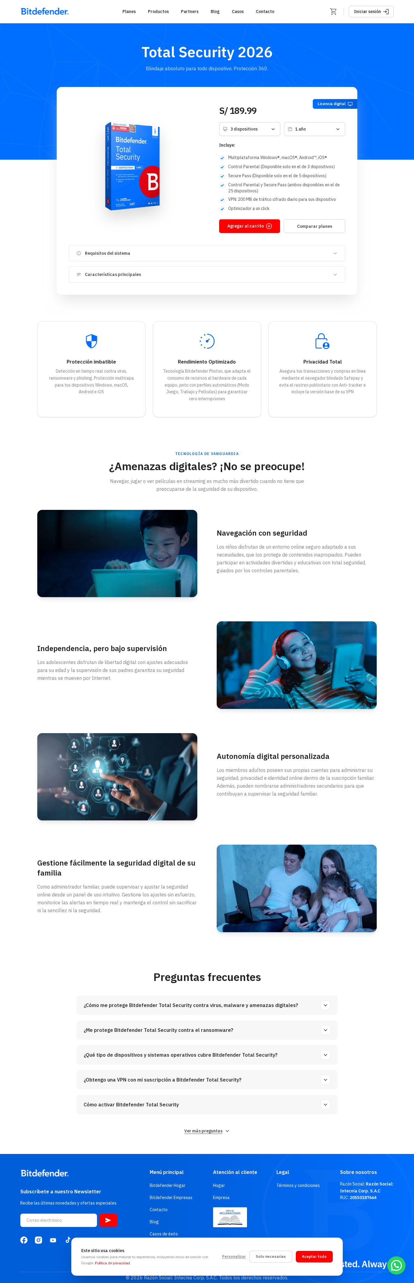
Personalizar (234, 1256)
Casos (238, 11)
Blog (215, 11)
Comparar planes (314, 226)
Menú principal (167, 1172)
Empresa (221, 1197)
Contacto (265, 11)
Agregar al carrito (245, 226)
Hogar (219, 1185)
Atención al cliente (235, 1172)
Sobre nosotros (358, 1172)
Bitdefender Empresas (171, 1197)
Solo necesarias (271, 1256)
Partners (190, 11)
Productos (158, 11)
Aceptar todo (314, 1256)
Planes (129, 11)
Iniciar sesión (367, 11)
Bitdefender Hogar (167, 1185)
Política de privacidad (112, 1263)
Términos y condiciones (298, 1185)
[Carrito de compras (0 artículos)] (333, 12)
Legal (282, 1172)
